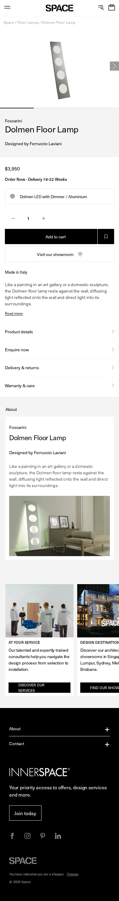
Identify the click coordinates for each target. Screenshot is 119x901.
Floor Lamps (27, 22)
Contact (16, 743)
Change (72, 874)
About (15, 728)
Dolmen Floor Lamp (58, 22)
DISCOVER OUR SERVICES (31, 687)
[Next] (114, 66)
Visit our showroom (55, 254)
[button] (111, 8)
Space (9, 22)
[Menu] (7, 8)
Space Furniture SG (60, 8)
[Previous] (4, 66)
